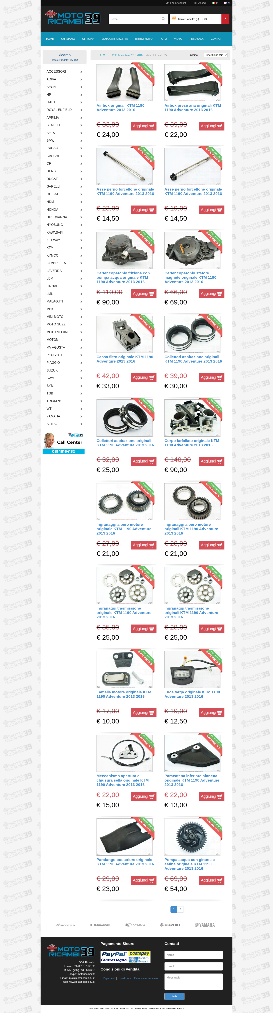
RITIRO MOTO (143, 38)
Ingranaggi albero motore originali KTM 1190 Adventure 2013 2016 (191, 529)
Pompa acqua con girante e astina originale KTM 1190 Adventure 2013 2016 (189, 864)
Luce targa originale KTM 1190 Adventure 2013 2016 (192, 694)
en (228, 2)
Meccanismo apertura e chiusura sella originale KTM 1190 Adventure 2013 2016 (123, 780)
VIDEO (178, 38)
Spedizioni (125, 978)
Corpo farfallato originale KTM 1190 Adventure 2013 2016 (191, 443)
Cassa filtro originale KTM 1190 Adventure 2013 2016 (125, 359)
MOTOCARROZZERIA (115, 38)
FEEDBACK (196, 38)
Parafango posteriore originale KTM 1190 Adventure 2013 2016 (125, 862)
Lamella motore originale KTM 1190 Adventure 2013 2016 (124, 694)
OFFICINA (88, 38)
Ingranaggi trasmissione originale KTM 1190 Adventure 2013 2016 (124, 612)
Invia (174, 996)
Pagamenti (109, 978)
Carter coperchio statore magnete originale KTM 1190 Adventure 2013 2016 (190, 277)
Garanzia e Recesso (146, 978)
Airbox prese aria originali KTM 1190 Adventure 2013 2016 (192, 107)
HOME (50, 38)
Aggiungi (141, 126)
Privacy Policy (141, 1008)
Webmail (154, 1008)
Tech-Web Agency (175, 1008)
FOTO (163, 38)
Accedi (202, 2)
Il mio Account (177, 2)
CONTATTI (217, 38)
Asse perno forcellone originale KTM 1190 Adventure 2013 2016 (125, 191)
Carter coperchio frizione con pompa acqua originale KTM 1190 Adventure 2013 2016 (123, 277)
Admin (162, 1008)
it (216, 2)
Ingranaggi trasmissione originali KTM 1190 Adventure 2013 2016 (191, 612)
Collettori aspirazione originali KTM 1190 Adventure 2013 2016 (193, 359)
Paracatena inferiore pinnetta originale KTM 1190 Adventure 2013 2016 (191, 780)
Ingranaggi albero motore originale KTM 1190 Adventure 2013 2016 (124, 529)
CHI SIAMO (68, 38)
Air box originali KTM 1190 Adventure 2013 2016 (120, 107)
